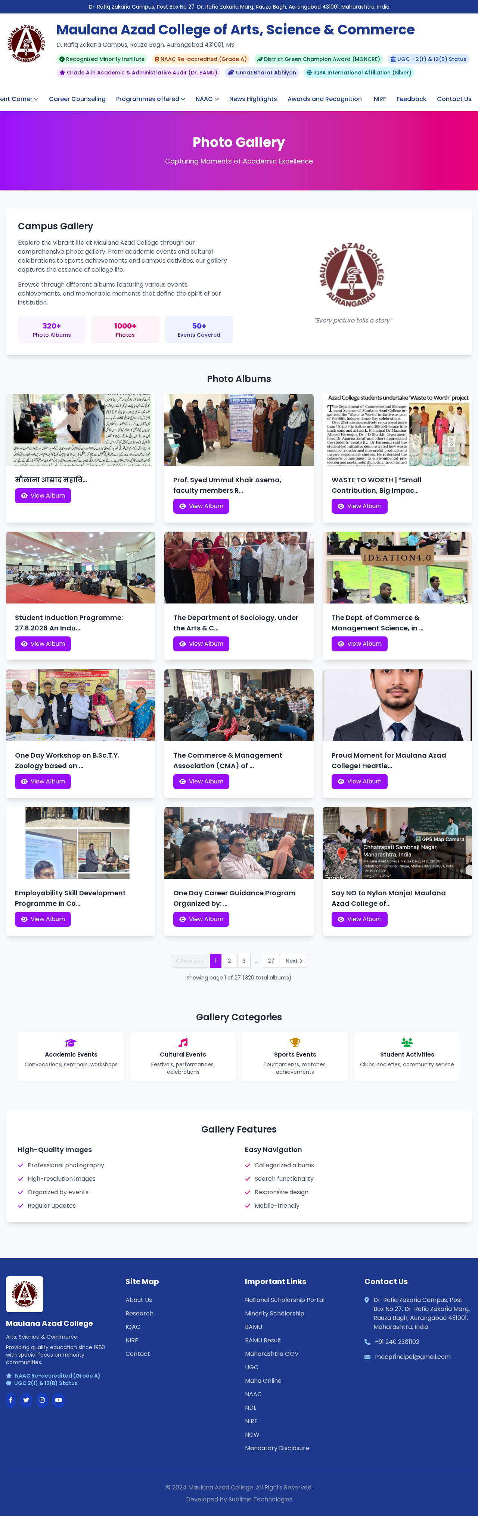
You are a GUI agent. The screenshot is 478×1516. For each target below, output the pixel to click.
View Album (48, 495)
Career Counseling (77, 99)
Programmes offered (147, 99)
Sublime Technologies (260, 1499)
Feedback (411, 99)
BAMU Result (263, 1340)
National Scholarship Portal (285, 1300)
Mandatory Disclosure (277, 1448)
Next (292, 961)
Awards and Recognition (325, 99)
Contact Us (454, 99)
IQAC (132, 1327)
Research (139, 1313)
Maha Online (263, 1380)
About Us (138, 1300)
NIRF (380, 99)
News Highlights (253, 99)
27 (271, 961)
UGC (251, 1367)
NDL (250, 1407)
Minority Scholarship (274, 1313)
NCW (252, 1434)
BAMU (253, 1327)
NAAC (204, 99)
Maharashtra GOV (272, 1354)
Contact (137, 1354)
